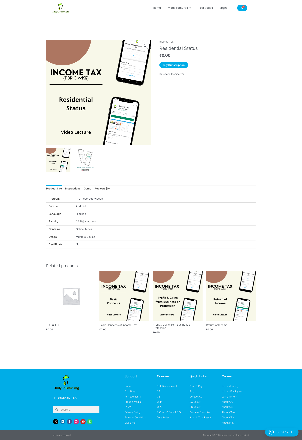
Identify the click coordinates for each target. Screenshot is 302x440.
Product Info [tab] (54, 188)
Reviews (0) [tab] (102, 188)
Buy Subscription (174, 65)
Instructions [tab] (72, 188)
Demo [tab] (87, 188)
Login (223, 8)
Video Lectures (178, 8)
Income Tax (166, 41)
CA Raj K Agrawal (86, 221)
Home (157, 8)
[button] (145, 46)
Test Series (205, 8)
